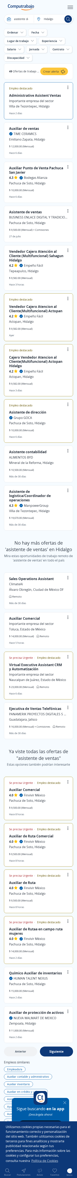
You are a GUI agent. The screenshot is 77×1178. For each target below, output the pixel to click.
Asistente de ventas (25, 212)
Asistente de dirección (27, 412)
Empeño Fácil (33, 265)
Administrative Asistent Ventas (35, 95)
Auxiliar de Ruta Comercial (31, 836)
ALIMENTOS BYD (21, 457)
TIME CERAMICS (25, 134)
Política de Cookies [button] (44, 1161)
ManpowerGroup (36, 505)
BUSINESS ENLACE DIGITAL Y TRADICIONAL (38, 217)
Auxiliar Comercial (24, 618)
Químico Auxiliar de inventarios (35, 973)
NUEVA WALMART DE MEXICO (35, 1018)
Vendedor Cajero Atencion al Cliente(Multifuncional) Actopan (35, 308)
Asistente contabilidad (28, 451)
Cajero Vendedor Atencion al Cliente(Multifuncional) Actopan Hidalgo (35, 361)
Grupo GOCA (23, 418)
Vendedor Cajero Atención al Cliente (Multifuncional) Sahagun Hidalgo (36, 255)
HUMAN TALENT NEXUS (31, 978)
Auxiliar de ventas (24, 128)
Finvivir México (34, 795)
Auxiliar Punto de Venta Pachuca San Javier (36, 170)
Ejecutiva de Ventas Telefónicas (35, 708)
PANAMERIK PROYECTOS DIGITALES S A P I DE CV (38, 714)
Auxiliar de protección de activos (36, 1012)
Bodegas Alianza (35, 177)
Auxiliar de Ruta (22, 882)
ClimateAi (16, 584)
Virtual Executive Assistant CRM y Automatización (35, 666)
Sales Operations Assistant (31, 578)
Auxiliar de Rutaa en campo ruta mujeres (36, 931)
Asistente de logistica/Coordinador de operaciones (30, 495)
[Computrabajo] (21, 7)
